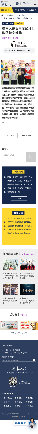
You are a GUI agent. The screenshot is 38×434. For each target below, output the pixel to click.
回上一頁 (10, 135)
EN (24, 4)
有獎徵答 (29, 406)
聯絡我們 (29, 402)
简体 (14, 353)
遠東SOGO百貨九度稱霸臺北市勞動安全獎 (27, 276)
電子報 (17, 406)
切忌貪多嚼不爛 (13, 192)
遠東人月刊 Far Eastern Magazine (19, 373)
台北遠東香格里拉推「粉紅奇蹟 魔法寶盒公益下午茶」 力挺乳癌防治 (20, 226)
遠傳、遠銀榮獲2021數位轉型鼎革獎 (10, 300)
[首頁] (2, 15)
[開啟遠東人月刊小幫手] (32, 423)
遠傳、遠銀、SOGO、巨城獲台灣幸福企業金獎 (20, 188)
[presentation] (15, 10)
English (24, 353)
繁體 (6, 353)
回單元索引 (26, 135)
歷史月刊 (7, 406)
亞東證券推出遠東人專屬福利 (19, 230)
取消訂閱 (16, 350)
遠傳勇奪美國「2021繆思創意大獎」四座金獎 (27, 300)
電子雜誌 (18, 398)
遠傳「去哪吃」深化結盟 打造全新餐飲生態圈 (20, 177)
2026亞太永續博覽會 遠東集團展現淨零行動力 (20, 219)
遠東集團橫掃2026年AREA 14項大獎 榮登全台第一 (20, 185)
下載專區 (18, 402)
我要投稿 (29, 398)
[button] (11, 333)
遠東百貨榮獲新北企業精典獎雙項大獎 (20, 222)
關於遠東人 (8, 398)
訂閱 (6, 350)
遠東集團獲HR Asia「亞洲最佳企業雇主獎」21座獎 (19, 233)
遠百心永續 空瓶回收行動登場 (20, 181)
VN (27, 4)
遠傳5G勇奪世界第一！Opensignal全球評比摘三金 (10, 276)
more (19, 198)
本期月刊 (7, 402)
